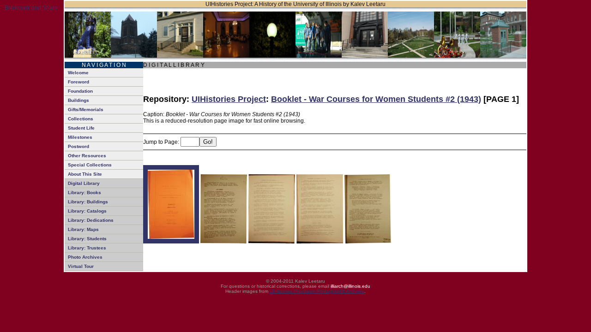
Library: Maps (83, 229)
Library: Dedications (91, 220)
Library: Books (84, 192)
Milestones (80, 137)
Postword (78, 146)
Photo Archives (85, 257)
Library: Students (87, 238)
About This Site (85, 174)
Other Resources (87, 155)
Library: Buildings (88, 201)
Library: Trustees (87, 247)
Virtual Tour (81, 266)
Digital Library (84, 183)
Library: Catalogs (87, 210)
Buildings (78, 100)
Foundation (80, 91)
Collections (80, 118)
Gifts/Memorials (85, 109)
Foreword (78, 81)
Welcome (78, 72)
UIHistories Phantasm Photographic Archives (317, 291)
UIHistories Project (229, 99)
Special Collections (90, 164)
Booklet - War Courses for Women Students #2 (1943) (376, 99)
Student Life (81, 127)
